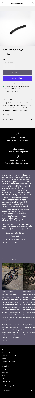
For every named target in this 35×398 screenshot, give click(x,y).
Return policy (7, 99)
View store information (11, 91)
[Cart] (33, 3)
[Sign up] (31, 390)
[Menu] (2, 3)
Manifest (5, 373)
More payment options (17, 83)
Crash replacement (8, 362)
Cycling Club (6, 381)
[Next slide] (31, 302)
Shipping (6, 115)
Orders (4, 359)
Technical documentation (10, 356)
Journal (4, 376)
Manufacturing (8, 119)
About (4, 370)
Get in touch (6, 353)
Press (3, 378)
